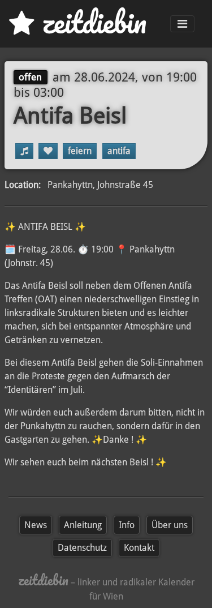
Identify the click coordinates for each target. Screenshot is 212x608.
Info (127, 525)
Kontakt (139, 547)
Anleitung (83, 525)
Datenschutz (82, 547)
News (35, 525)
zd (90, 22)
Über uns (170, 525)
